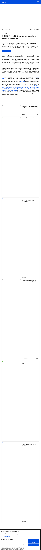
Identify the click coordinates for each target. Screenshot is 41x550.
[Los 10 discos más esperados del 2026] (11, 401)
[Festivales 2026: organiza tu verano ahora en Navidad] (11, 157)
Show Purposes (33, 544)
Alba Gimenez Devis (24, 358)
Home (3, 526)
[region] (20, 540)
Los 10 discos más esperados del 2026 (29, 362)
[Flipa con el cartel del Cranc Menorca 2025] (11, 238)
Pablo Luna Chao (32, 29)
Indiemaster (6, 526)
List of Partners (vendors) (5, 536)
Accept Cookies (33, 540)
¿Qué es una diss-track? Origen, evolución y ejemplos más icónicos (29, 281)
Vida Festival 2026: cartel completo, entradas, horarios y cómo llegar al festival (30, 108)
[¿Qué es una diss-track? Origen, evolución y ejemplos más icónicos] (11, 319)
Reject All (33, 542)
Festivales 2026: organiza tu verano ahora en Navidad (30, 118)
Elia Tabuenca (24, 277)
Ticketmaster (23, 114)
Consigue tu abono (6, 51)
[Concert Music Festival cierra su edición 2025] (11, 482)
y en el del (20, 87)
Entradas (33, 1)
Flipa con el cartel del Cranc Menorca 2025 (28, 201)
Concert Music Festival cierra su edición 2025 (29, 445)
